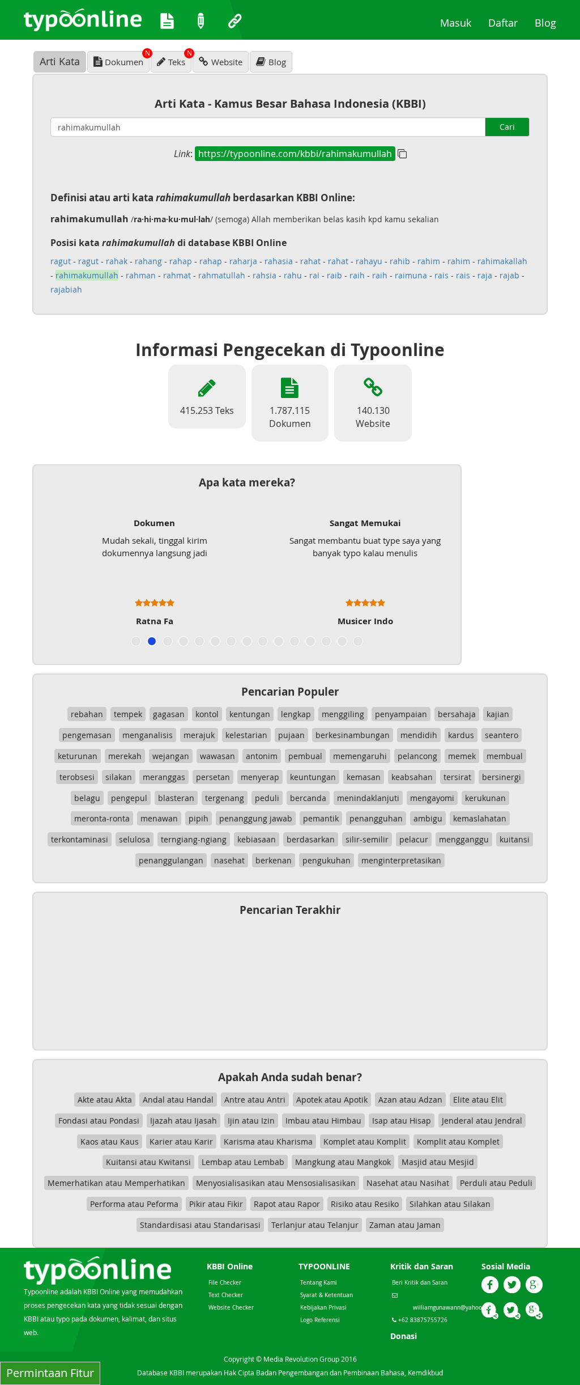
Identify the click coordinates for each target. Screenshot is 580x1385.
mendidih (418, 735)
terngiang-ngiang (194, 839)
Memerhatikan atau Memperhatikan (116, 1183)
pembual (305, 756)
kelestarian (246, 735)
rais (441, 275)
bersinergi (501, 777)
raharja (243, 261)
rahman (141, 275)
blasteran (176, 798)
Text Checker (225, 1295)
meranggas (164, 777)
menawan (159, 818)
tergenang (224, 798)
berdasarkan (311, 839)
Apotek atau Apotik (332, 1099)
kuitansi (515, 839)
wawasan (217, 756)
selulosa (134, 839)
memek (462, 756)
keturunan (77, 756)
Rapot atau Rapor (287, 1203)
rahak (116, 261)
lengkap (296, 714)
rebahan (87, 714)
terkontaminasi (79, 839)
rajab (509, 275)
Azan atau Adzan (410, 1099)
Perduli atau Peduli (496, 1183)
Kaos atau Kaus (109, 1141)
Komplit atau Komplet (458, 1141)
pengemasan (87, 735)
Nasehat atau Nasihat (407, 1183)
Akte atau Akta (105, 1099)
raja (484, 275)
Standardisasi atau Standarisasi (200, 1224)
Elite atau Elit (478, 1099)
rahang (148, 261)
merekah (125, 756)
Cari (507, 126)
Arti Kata (60, 61)
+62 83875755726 (421, 1320)
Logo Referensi (320, 1320)
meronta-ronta (102, 818)
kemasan (364, 777)
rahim (428, 261)
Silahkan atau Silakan (450, 1203)
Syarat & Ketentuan (326, 1295)
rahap (180, 261)
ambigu (427, 818)
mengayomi (432, 798)
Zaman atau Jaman (405, 1224)
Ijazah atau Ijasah (183, 1120)
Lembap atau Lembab (243, 1162)
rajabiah (66, 289)
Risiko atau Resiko (365, 1203)
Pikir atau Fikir (216, 1203)
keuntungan (313, 777)
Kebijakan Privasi (323, 1307)
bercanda (308, 798)
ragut (60, 261)
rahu (293, 275)
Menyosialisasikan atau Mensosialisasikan (276, 1183)
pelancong (417, 756)
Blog (550, 22)
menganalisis (147, 735)
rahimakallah (502, 261)
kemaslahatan (479, 818)
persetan (213, 777)
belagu (87, 798)
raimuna (411, 275)
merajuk (199, 735)
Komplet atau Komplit (364, 1141)
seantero (501, 735)
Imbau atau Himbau (323, 1120)
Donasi (403, 1336)
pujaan (291, 735)
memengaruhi (360, 756)
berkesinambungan (352, 735)
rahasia (279, 261)
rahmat (177, 275)
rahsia (264, 275)
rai (314, 275)
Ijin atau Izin (251, 1120)
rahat (310, 261)
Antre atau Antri (254, 1099)
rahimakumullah (87, 275)
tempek (128, 714)
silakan (118, 777)
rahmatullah (221, 275)
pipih (198, 818)
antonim (262, 756)
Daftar (507, 22)
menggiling (343, 714)
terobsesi (77, 777)
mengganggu (464, 839)
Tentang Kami (318, 1282)
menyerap (260, 777)
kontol (207, 714)
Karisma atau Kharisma (268, 1141)
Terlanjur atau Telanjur (315, 1224)
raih (357, 275)
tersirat (457, 777)
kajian (498, 714)
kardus (461, 735)
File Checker (224, 1282)
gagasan (169, 714)
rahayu (369, 261)
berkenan (273, 860)
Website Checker (231, 1307)
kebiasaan (256, 839)
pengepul (129, 798)
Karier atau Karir (181, 1141)
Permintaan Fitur (50, 1372)
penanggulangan (171, 860)
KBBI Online (230, 1266)
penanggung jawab (255, 818)
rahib (400, 261)
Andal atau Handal (178, 1099)
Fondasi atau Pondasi (98, 1120)
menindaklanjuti (368, 798)
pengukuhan (326, 860)
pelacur (413, 839)
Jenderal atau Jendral (482, 1120)
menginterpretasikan (401, 860)
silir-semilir (367, 839)
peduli (267, 798)
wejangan (170, 756)
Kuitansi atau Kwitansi (148, 1162)
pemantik (321, 818)
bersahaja (457, 714)
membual (505, 756)
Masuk (460, 22)
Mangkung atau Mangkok (343, 1162)
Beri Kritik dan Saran (419, 1282)
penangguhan (376, 818)
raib (334, 275)
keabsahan (412, 777)
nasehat (229, 860)
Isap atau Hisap (401, 1120)
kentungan (249, 714)
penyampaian (401, 714)
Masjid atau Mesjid (438, 1162)
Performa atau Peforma (134, 1203)
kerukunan (485, 798)
